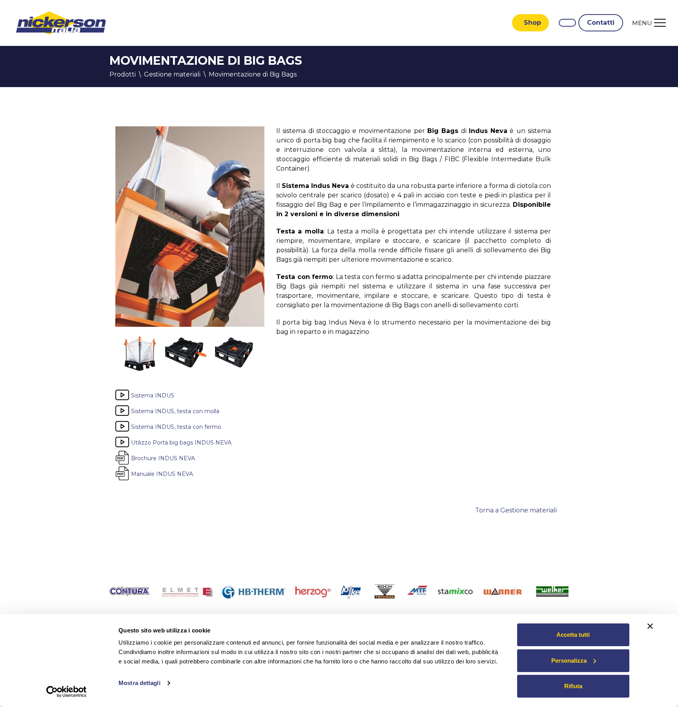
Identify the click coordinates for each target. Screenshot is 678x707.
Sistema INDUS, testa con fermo (176, 426)
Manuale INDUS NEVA (162, 473)
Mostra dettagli (139, 683)
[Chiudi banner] (650, 626)
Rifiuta (573, 686)
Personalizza (569, 660)
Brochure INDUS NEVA (163, 457)
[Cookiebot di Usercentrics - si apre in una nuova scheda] (66, 692)
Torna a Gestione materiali (516, 510)
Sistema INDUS (152, 395)
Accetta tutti (573, 634)
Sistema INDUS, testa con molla (175, 410)
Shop (532, 22)
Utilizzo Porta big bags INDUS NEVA (181, 442)
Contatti (600, 22)
